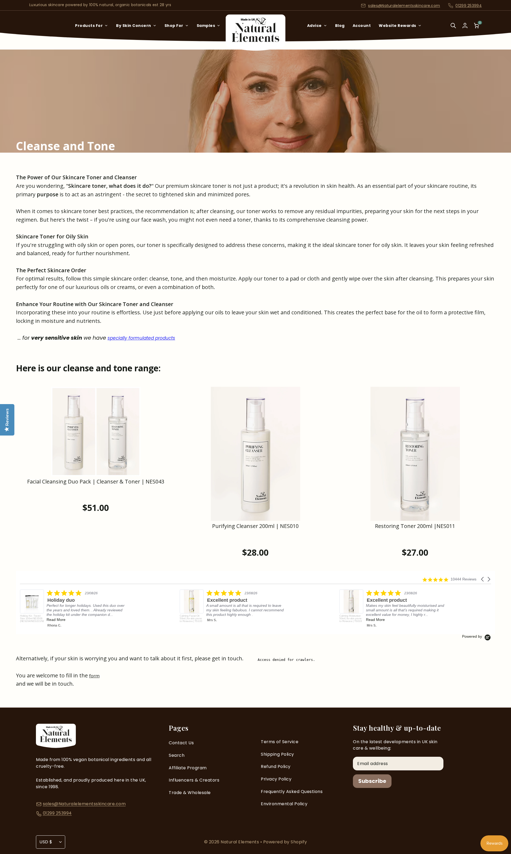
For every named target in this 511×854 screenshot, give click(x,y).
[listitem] (146, 607)
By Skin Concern (133, 25)
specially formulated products (141, 338)
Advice (314, 25)
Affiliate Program (188, 768)
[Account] (465, 25)
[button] (482, 579)
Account (362, 25)
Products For (89, 25)
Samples (206, 25)
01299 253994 (468, 5)
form (94, 676)
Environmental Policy (284, 804)
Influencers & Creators (194, 780)
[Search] (453, 29)
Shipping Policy (277, 754)
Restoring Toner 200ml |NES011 (415, 526)
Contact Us (181, 743)
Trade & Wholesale (190, 793)
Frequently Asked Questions (292, 791)
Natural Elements (240, 842)
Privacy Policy (276, 779)
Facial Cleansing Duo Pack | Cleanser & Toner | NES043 (95, 481)
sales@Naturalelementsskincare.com (404, 5)
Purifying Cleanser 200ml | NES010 (255, 526)
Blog (340, 25)
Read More (288, 619)
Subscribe (372, 781)
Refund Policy (276, 766)
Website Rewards (397, 25)
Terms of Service (279, 742)
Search (176, 755)
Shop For (173, 25)
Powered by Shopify (285, 842)
